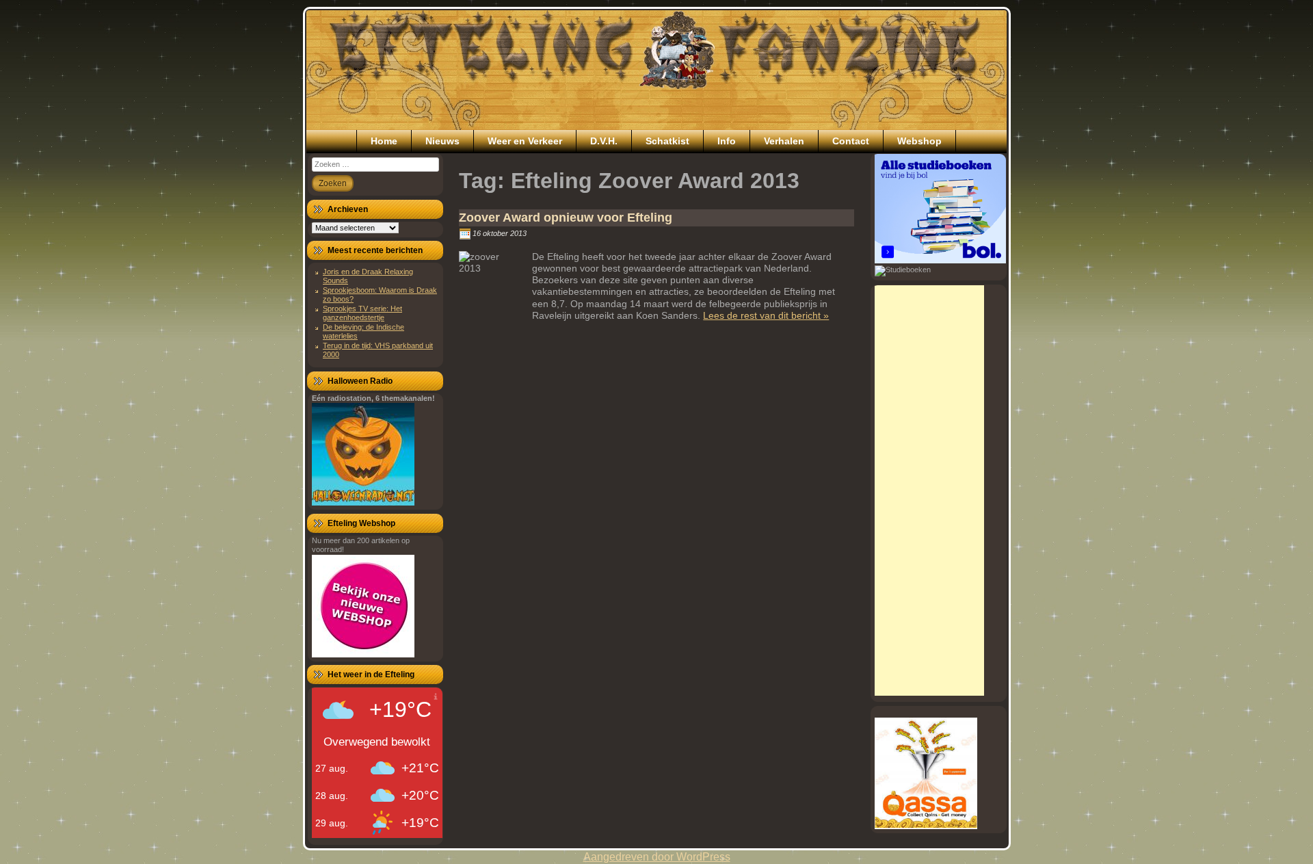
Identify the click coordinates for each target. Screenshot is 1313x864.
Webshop (919, 140)
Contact (850, 140)
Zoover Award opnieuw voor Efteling (565, 217)
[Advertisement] (929, 490)
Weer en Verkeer (525, 140)
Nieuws (442, 140)
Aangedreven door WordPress (656, 857)
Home (384, 140)
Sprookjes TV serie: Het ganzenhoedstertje (362, 313)
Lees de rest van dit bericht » (766, 315)
